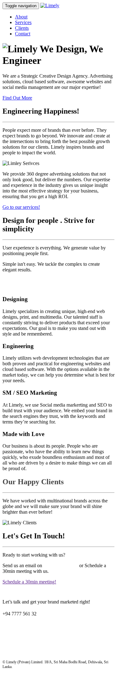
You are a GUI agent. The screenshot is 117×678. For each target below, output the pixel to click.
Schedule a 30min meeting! (29, 581)
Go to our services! (21, 207)
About (21, 16)
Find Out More (17, 97)
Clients (22, 28)
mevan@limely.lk (60, 565)
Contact (22, 33)
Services (23, 22)
